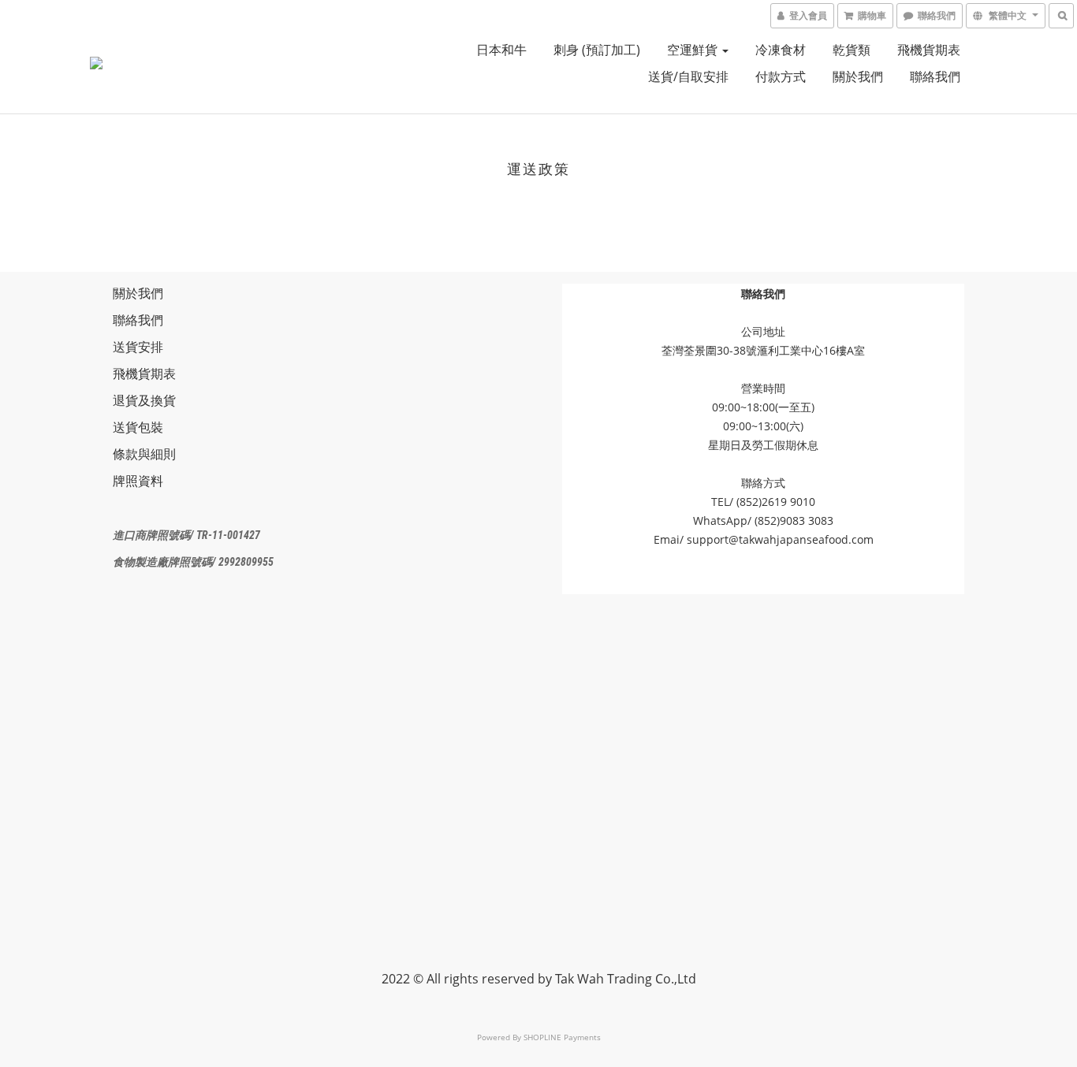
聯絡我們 (935, 76)
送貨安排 (138, 346)
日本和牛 (501, 49)
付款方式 (780, 76)
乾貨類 (851, 49)
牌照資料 (138, 480)
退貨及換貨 (144, 400)
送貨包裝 (138, 427)
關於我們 (858, 76)
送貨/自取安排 (688, 76)
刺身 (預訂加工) (596, 49)
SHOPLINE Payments (562, 1037)
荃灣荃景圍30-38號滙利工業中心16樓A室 (763, 350)
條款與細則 (144, 454)
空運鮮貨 (694, 49)
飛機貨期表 (928, 49)
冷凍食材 (780, 49)
